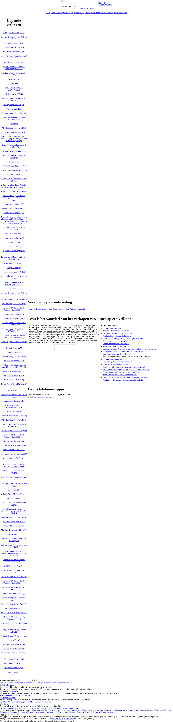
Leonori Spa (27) (14, 490)
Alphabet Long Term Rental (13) (14, 128)
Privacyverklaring (49, 683)
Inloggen (102, 3)
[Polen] (150, 710)
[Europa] (13, 712)
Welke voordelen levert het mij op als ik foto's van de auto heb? (126, 370)
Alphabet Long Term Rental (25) (14, 304)
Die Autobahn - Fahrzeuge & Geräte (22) (14, 156)
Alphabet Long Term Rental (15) (14, 420)
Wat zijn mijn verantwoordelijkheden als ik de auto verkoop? (125, 351)
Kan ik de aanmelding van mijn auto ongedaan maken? (123, 339)
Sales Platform (5, 695)
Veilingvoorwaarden (21, 683)
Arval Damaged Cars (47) (14, 48)
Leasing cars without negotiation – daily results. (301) (14, 258)
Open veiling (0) (14, 672)
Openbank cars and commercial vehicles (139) (14, 540)
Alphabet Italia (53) (14, 175)
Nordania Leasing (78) (14, 348)
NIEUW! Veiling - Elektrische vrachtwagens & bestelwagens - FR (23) (14, 198)
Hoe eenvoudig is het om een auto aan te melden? (121, 372)
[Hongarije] (4, 712)
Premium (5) (14, 162)
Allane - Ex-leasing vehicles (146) (14, 170)
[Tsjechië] (143, 710)
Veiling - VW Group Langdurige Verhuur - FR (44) (14, 618)
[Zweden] (86, 710)
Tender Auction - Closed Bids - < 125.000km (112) (14, 324)
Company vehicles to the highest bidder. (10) (14, 228)
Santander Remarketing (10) (14, 318)
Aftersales (26, 695)
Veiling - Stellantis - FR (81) (14, 105)
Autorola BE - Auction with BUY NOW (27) (14, 588)
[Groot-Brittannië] (98, 710)
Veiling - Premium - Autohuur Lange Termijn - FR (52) (14, 68)
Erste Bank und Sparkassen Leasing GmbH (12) (14, 546)
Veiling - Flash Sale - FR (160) (14, 272)
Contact (39, 683)
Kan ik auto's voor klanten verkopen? (116, 346)
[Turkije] (80, 712)
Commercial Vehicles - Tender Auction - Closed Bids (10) (14, 336)
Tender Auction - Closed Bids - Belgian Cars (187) (14, 425)
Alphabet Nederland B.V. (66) (14, 644)
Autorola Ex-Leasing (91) (14, 401)
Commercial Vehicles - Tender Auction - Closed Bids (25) (14, 561)
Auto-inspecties (17, 695)
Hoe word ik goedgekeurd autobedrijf (117, 364)
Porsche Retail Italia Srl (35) (14, 649)
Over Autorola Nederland (75, 309)
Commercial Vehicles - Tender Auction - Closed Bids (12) (14, 436)
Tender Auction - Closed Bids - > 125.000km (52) (14, 330)
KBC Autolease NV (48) (14, 94)
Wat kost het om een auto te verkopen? (117, 331)
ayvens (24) (14, 84)
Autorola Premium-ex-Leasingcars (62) (14, 277)
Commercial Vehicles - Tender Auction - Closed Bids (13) (14, 309)
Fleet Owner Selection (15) (14, 608)
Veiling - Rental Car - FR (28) (14, 151)
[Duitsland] (48, 710)
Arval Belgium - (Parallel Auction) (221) (14, 57)
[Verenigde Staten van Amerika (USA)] (42, 712)
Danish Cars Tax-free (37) (14, 441)
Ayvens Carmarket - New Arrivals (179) (14, 294)
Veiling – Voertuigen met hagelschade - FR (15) (14, 406)
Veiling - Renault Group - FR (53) (14, 636)
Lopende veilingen (58, 13)
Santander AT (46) (14, 242)
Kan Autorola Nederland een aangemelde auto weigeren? (124, 367)
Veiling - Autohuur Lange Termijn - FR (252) (14, 631)
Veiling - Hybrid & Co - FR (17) (14, 208)
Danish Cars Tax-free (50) (14, 376)
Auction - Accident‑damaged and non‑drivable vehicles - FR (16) (14, 366)
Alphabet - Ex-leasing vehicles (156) (14, 252)
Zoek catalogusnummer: (9, 680)
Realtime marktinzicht (8, 708)
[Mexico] (96, 712)
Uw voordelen (90, 13)
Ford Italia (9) (14, 289)
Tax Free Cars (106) (13, 109)
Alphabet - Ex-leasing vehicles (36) (14, 530)
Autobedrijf (89, 8)
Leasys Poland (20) (14, 268)
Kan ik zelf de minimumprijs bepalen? (117, 336)
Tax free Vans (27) (14, 534)
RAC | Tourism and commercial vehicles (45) (14, 146)
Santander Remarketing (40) (14, 238)
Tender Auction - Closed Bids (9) (14, 113)
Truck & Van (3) (14, 390)
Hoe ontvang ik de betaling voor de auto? (118, 362)
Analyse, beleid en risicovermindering (31, 708)
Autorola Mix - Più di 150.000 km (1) (14, 624)
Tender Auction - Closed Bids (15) (14, 416)
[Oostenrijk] (58, 710)
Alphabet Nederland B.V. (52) (14, 314)
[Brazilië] (88, 712)
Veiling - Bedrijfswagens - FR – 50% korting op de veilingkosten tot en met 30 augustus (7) (14, 138)
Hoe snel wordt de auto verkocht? (115, 341)
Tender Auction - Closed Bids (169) (14, 431)
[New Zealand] (107, 712)
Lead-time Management (9, 702)
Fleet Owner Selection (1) (14, 659)
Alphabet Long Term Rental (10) (14, 517)
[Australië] (158, 710)
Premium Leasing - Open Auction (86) (13, 74)
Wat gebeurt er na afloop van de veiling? (118, 333)
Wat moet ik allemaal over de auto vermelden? (120, 375)
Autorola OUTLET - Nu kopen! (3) (14, 191)
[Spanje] (129, 710)
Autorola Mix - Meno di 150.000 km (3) (14, 504)
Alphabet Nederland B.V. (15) (14, 522)
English (64, 6)
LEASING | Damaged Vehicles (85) (13, 132)
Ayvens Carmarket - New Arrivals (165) (14, 38)
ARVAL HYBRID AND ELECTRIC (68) (14, 89)
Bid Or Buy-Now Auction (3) (14, 594)
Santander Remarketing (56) (14, 204)
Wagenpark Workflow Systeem (29, 702)
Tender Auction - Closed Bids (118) (14, 299)
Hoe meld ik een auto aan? (112, 328)
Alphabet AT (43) (13, 352)
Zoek (48, 13)
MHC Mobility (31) (14, 498)
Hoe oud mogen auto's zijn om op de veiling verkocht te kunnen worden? (130, 349)
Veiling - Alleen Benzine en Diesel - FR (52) (14, 180)
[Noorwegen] (63, 712)
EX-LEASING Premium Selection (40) (14, 571)
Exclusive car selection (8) (14, 380)
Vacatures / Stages (6, 683)
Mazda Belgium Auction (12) (14, 263)
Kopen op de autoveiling (37, 309)
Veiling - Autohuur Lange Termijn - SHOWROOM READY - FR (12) (14, 186)
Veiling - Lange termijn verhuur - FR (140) (14, 472)
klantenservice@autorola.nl (44, 397)
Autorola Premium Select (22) (14, 371)
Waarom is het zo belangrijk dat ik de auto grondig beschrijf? (125, 377)
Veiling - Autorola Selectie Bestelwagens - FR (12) (14, 283)
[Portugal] (167, 710)
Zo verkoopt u (79, 13)
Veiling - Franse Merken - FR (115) (14, 494)
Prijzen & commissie (119, 13)
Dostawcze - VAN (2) (14, 246)
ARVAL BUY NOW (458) (14, 62)
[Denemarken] (38, 710)
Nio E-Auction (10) (14, 412)
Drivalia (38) (14, 79)
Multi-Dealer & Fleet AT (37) (14, 450)
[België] (78, 710)
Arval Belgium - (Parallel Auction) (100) (14, 343)
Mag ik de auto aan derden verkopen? (117, 354)
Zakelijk (82, 8)
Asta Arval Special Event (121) (14, 445)
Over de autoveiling (56, 309)
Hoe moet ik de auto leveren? (113, 359)
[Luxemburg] (110, 710)
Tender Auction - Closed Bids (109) (14, 454)
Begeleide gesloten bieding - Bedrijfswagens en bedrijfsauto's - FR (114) (13, 511)
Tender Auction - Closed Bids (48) (14, 577)
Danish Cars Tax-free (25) (14, 361)
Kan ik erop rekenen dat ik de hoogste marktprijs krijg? (123, 380)
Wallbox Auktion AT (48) (13, 668)
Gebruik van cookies (64, 683)
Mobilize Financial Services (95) (14, 166)
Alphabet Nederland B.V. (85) (14, 52)
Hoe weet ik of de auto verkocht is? (116, 344)
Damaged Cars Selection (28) (14, 33)
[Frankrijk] (120, 710)
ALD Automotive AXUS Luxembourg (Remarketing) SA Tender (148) (14, 553)
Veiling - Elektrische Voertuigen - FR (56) (14, 99)
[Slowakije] (22, 712)
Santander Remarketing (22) (14, 213)
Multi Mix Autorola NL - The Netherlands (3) (14, 118)
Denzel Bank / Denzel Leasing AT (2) (14, 385)
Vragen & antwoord (103, 13)
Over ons (32, 683)
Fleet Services (47, 702)
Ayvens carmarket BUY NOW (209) (13, 459)
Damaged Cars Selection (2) (14, 526)
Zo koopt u (69, 13)
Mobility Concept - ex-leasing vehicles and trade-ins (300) (14, 465)
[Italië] (136, 710)
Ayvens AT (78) (14, 640)
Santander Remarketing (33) (14, 234)
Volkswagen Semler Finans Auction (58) (14, 396)
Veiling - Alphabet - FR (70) (14, 43)
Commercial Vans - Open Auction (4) (14, 654)
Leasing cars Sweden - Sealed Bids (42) (14, 485)
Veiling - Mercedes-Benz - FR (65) (14, 613)
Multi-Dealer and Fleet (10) (14, 566)
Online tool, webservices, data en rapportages (62, 708)
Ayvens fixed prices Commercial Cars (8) (14, 599)
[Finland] (72, 712)
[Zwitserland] (69, 710)
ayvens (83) (14, 124)
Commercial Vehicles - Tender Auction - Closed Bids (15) (14, 582)
